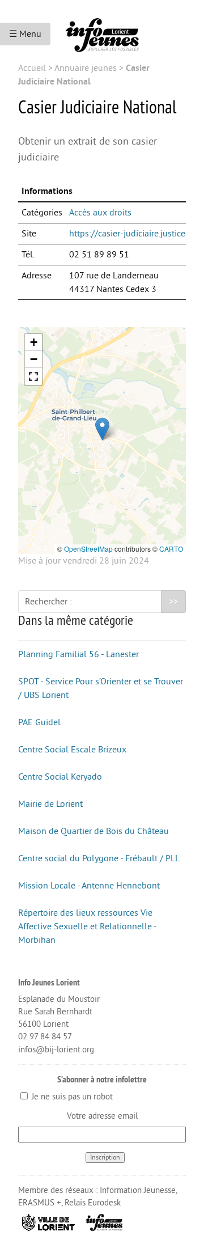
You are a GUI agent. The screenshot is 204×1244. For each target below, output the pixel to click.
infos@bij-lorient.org (56, 1050)
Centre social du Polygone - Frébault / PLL (99, 858)
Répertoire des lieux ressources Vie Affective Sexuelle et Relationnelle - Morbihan (87, 926)
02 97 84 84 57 (45, 1037)
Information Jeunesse (138, 1190)
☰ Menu (25, 34)
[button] (102, 429)
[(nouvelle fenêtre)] (48, 1221)
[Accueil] (102, 30)
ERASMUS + (39, 1203)
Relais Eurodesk (93, 1203)
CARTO (171, 548)
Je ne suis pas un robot (71, 1097)
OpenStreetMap (88, 548)
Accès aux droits (100, 213)
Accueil (32, 68)
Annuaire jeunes (85, 68)
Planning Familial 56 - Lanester (78, 654)
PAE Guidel (39, 722)
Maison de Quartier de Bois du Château (93, 831)
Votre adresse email (102, 1116)
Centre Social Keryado (60, 777)
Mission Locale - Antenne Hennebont (89, 886)
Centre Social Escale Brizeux (72, 749)
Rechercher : (48, 601)
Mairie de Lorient (50, 804)
